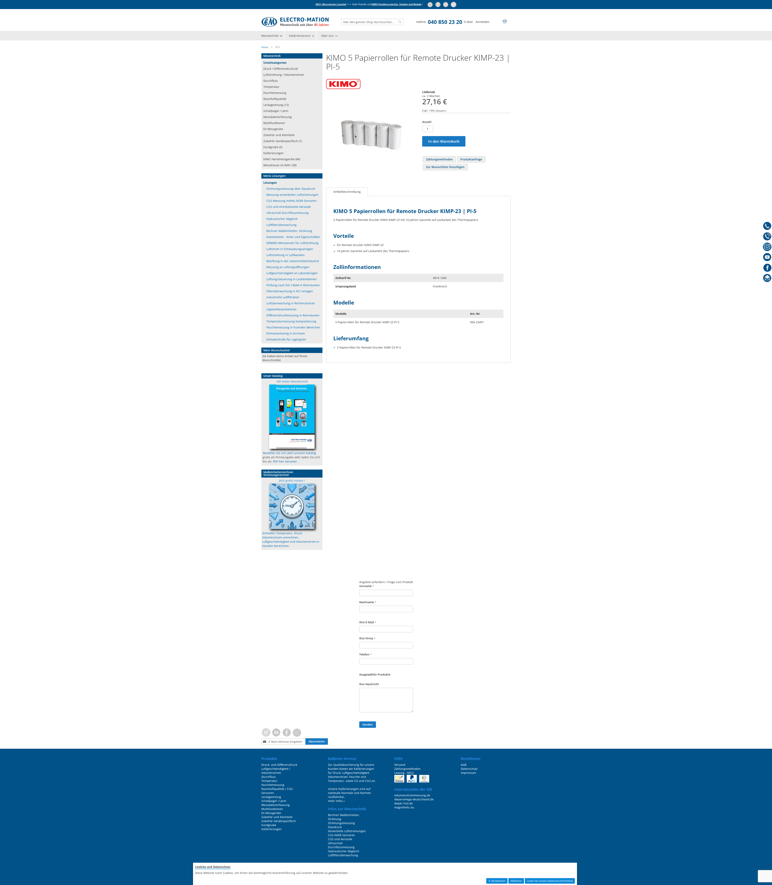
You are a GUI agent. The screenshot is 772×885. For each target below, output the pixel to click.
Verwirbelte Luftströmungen (347, 831)
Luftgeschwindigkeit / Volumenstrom (275, 771)
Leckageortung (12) (276, 105)
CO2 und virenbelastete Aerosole (288, 207)
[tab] (347, 191)
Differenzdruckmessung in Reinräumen (292, 315)
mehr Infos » (336, 801)
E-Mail (468, 22)
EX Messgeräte (273, 129)
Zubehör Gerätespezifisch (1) (282, 141)
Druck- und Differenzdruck (279, 765)
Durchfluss (270, 81)
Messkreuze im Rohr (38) (280, 165)
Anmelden (483, 22)
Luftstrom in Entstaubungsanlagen (289, 249)
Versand (399, 765)
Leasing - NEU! (404, 773)
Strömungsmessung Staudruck (341, 825)
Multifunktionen (274, 123)
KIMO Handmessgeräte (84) (281, 159)
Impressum (468, 773)
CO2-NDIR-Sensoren (341, 835)
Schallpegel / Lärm (275, 111)
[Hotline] (767, 226)
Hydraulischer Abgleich (282, 219)
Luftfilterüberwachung (281, 225)
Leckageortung (271, 797)
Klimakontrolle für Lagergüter (286, 339)
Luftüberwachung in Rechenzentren (290, 303)
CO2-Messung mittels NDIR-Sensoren (291, 201)
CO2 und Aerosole (340, 839)
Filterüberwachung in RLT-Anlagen (289, 291)
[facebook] (438, 4)
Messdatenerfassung (277, 117)
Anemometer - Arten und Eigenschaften (293, 237)
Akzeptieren (498, 881)
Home (264, 47)
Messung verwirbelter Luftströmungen (292, 195)
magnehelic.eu (404, 807)
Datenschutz (469, 769)
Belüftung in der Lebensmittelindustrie (292, 261)
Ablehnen (516, 881)
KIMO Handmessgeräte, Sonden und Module (396, 4)
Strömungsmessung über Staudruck (290, 189)
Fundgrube (268, 825)
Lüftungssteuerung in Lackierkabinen (291, 279)
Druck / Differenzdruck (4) (280, 69)
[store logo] (295, 22)
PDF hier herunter (285, 461)
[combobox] (372, 22)
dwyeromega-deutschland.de (414, 799)
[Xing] (454, 4)
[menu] (386, 35)
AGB (463, 765)
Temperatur (271, 87)
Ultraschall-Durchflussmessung (287, 213)
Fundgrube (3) (272, 147)
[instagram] (430, 4)
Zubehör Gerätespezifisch (278, 821)
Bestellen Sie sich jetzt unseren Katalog (289, 453)
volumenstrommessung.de (412, 795)
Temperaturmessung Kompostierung (291, 321)
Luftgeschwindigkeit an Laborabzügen (292, 273)
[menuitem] (271, 35)
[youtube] (446, 4)
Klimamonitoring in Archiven (285, 333)
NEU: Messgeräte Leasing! (331, 4)
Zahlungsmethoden (407, 769)
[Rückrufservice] (767, 237)
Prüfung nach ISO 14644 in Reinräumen (293, 285)
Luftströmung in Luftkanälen (285, 255)
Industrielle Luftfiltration (282, 297)
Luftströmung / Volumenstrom (283, 75)
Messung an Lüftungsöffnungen (287, 267)
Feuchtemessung (274, 93)
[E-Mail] (767, 279)
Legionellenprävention (281, 309)
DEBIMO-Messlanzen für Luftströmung (292, 243)
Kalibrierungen (273, 153)
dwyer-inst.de (403, 803)
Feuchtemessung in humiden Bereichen (293, 327)
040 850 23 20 (445, 22)
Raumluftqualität (274, 99)
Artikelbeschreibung (347, 192)
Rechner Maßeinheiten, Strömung (289, 231)
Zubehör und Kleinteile (279, 135)
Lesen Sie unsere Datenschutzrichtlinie (550, 881)
